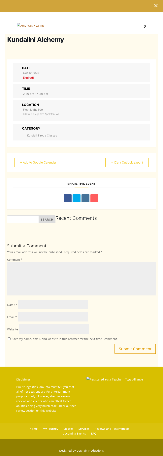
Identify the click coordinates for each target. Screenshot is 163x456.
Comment (14, 259)
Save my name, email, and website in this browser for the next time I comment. (65, 339)
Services (84, 429)
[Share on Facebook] (68, 198)
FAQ (93, 433)
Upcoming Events (74, 433)
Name (12, 305)
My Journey (50, 429)
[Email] (94, 198)
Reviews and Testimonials (112, 429)
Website (12, 329)
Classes (68, 429)
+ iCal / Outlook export (127, 162)
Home (33, 429)
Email (12, 317)
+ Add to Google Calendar (38, 162)
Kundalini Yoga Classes (42, 135)
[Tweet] (77, 198)
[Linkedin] (85, 198)
